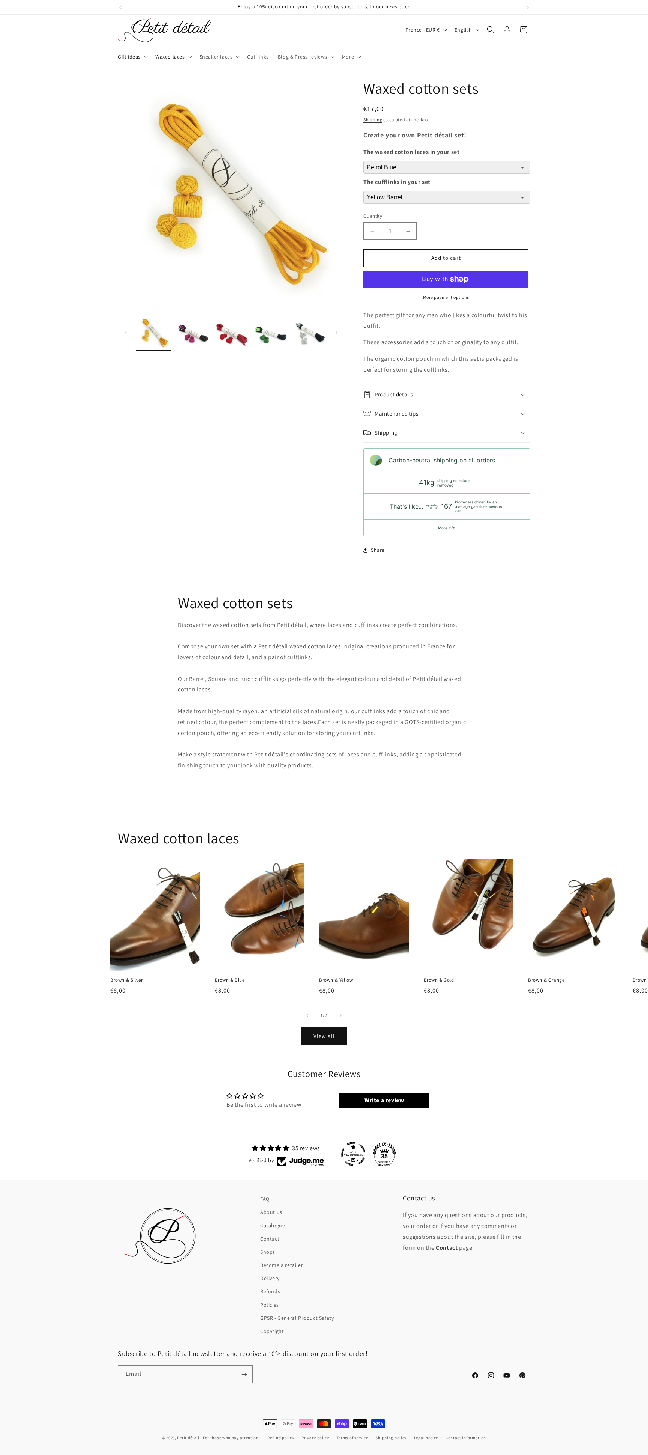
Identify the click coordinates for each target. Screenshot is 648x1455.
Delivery (270, 1278)
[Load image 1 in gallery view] (153, 332)
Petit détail (188, 1437)
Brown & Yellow (336, 980)
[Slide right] (336, 332)
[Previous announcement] (120, 7)
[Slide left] (126, 332)
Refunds (270, 1291)
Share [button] (378, 550)
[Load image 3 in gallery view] (231, 332)
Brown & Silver (126, 980)
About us (271, 1212)
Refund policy (280, 1437)
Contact (269, 1238)
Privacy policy (315, 1437)
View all (324, 1036)
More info (446, 528)
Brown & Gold (439, 980)
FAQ (265, 1199)
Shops (267, 1252)
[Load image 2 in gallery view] (192, 332)
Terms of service (352, 1437)
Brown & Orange (546, 980)
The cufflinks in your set (396, 182)
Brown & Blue (230, 980)
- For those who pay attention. (230, 1437)
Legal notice (426, 1437)
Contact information (466, 1437)
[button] (132, 57)
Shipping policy (391, 1437)
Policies (269, 1304)
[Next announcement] (527, 7)
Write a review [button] (384, 1100)
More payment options (446, 297)
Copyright (272, 1331)
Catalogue (272, 1225)
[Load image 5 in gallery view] (308, 332)
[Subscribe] (244, 1374)
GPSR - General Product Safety (297, 1318)
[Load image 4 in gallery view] (269, 332)
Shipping (372, 119)
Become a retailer (281, 1265)
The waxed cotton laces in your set (411, 152)
